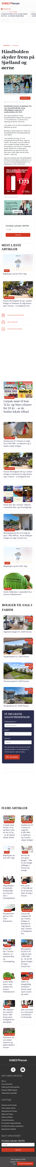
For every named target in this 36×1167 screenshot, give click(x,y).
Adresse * (7, 738)
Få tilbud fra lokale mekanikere (12, 1126)
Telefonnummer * (10, 722)
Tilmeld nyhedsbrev (25, 1164)
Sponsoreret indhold (9, 1129)
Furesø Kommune (8, 1120)
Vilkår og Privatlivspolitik (10, 1087)
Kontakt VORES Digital (9, 1090)
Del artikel (24, 98)
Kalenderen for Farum (9, 1111)
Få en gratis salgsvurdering (11, 1123)
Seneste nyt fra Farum (9, 1105)
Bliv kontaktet (12, 757)
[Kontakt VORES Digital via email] (22, 1069)
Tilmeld (18, 235)
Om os (4, 1081)
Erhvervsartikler (7, 1117)
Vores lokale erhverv (9, 1108)
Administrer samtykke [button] (9, 1093)
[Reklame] (18, 208)
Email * (7, 730)
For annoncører (7, 1084)
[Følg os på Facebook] (13, 1069)
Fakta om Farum (7, 1114)
